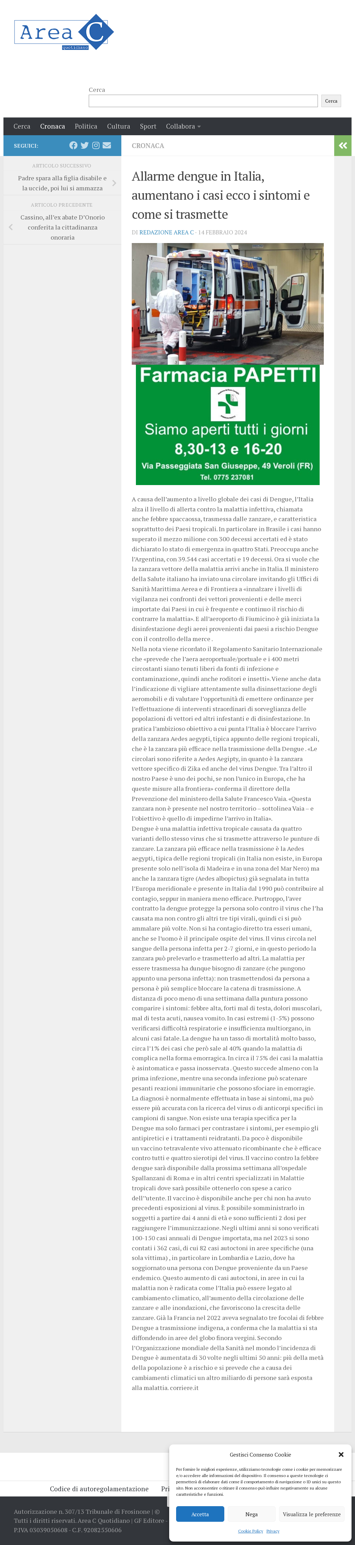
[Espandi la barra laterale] (343, 145)
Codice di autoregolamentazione (99, 1488)
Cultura (118, 126)
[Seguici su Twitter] (84, 145)
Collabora (180, 126)
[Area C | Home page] (64, 32)
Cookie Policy (250, 1531)
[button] (341, 1454)
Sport (148, 126)
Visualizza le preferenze (312, 1514)
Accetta (200, 1514)
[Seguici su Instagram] (96, 145)
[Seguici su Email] (107, 145)
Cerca (97, 89)
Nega (251, 1514)
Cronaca (52, 126)
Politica (86, 126)
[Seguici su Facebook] (73, 145)
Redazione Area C (166, 232)
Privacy (273, 1531)
